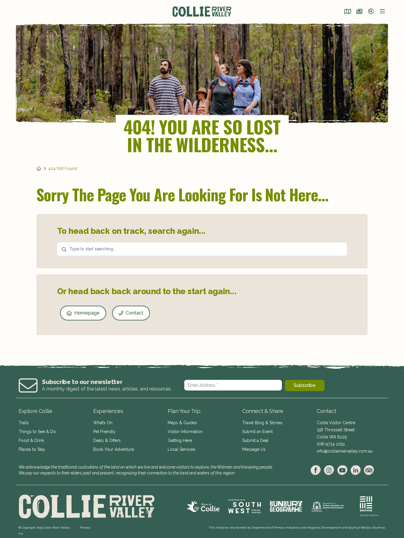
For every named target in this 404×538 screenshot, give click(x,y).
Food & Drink (31, 440)
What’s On (102, 422)
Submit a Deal (255, 440)
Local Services (181, 449)
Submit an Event (257, 431)
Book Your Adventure (113, 449)
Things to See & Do (37, 431)
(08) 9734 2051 (331, 444)
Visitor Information (185, 431)
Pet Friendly (104, 431)
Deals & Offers (107, 440)
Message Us (254, 449)
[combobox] (202, 249)
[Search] (370, 12)
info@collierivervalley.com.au (345, 451)
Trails (24, 422)
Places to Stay (32, 449)
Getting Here (180, 440)
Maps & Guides (182, 422)
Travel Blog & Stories (262, 422)
